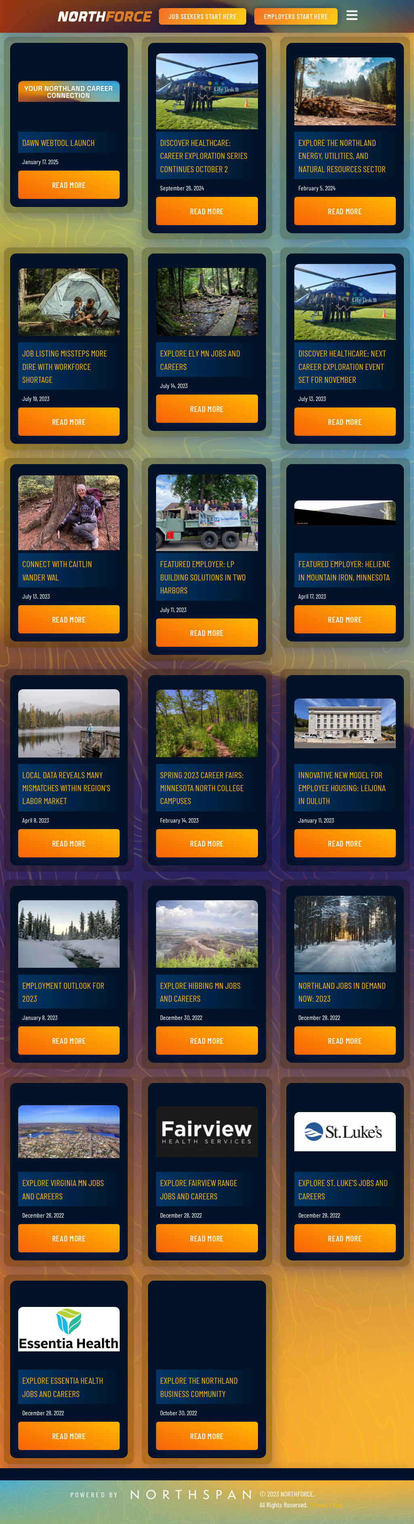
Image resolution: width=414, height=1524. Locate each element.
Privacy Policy (326, 1504)
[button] (69, 185)
